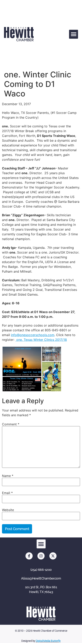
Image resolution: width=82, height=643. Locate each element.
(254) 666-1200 (41, 570)
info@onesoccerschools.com (32, 335)
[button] (73, 34)
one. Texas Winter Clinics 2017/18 (41, 340)
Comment (10, 424)
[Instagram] (41, 555)
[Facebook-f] (29, 555)
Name (7, 475)
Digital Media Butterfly (48, 640)
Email (7, 492)
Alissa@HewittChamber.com (41, 578)
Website (8, 509)
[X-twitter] (53, 555)
